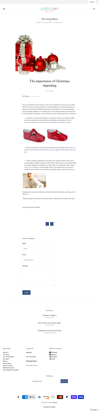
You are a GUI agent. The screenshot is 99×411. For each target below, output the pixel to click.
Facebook (54, 352)
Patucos (54, 402)
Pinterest (54, 354)
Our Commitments (8, 357)
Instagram (54, 357)
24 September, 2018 (50, 333)
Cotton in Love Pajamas (31, 167)
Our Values (6, 354)
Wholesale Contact (8, 368)
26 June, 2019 (49, 325)
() (92, 2)
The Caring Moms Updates (11, 370)
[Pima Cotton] (34, 187)
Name (24, 243)
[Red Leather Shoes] (34, 143)
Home (38, 22)
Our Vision (6, 359)
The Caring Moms (46, 22)
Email (24, 254)
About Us (6, 352)
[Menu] (4, 9)
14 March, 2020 (49, 317)
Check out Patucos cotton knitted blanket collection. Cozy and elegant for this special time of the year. (50, 150)
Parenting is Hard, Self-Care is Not (49, 330)
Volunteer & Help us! (50, 315)
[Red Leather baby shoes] (57, 143)
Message (25, 266)
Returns (5, 361)
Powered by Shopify (49, 407)
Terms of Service (8, 365)
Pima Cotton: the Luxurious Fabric (49, 323)
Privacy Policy (7, 363)
